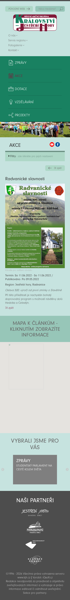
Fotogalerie (15, 45)
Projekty (22, 115)
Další (67, 469)
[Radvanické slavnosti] (35, 267)
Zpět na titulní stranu (35, 22)
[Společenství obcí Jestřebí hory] (35, 510)
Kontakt (12, 50)
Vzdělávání (24, 102)
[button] (44, 362)
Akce (19, 76)
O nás (11, 35)
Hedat (61, 9)
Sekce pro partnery (34, 593)
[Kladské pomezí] (35, 558)
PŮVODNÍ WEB (16, 8)
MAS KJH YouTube (52, 144)
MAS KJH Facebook (57, 144)
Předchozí (2, 469)
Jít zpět (58, 168)
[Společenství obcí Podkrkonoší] (35, 526)
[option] (35, 469)
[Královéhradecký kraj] (35, 542)
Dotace (21, 89)
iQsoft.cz (48, 577)
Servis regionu (17, 40)
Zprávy (20, 63)
